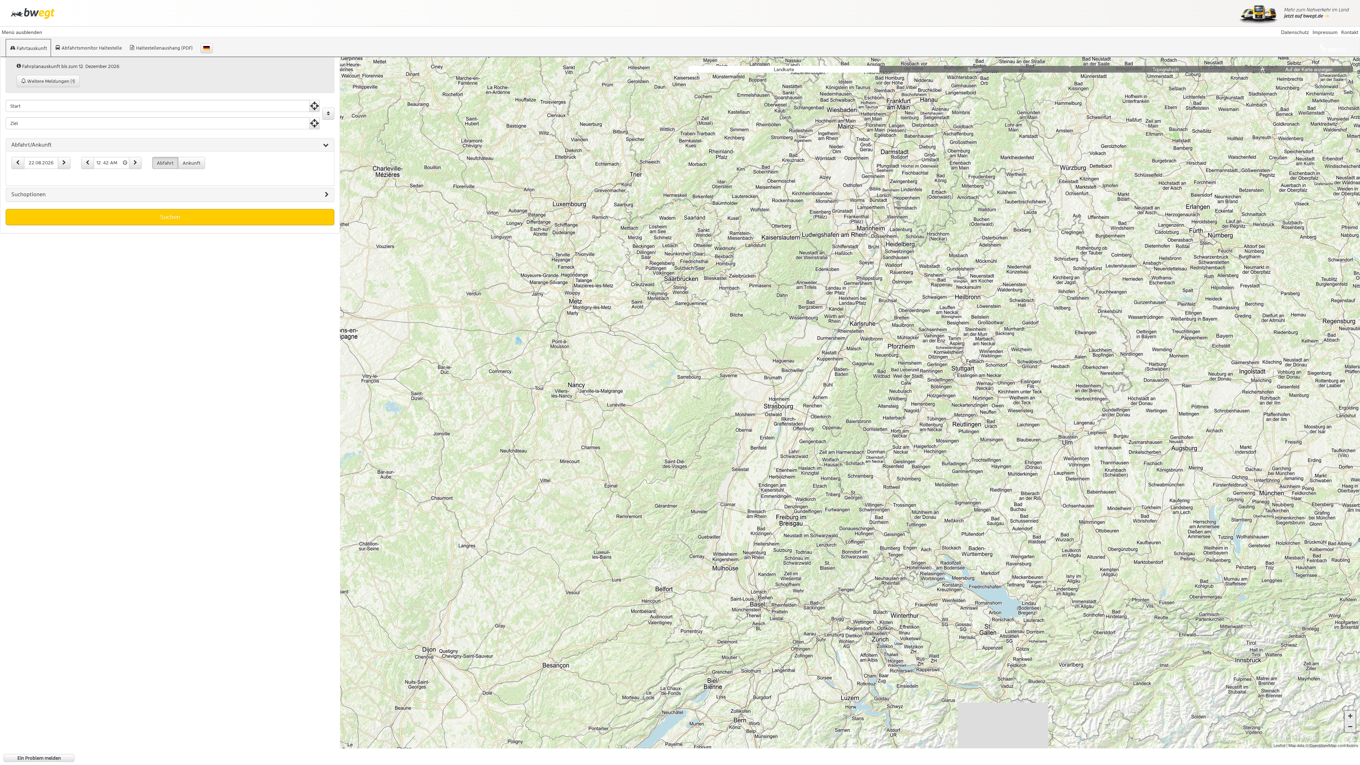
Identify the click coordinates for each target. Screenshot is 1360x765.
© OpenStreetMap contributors (1331, 745)
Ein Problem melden (39, 757)
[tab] (170, 145)
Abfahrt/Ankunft (31, 145)
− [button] (1350, 726)
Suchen (170, 217)
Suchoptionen (28, 194)
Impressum (1325, 32)
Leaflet (1279, 745)
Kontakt (1349, 32)
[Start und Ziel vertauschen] (328, 114)
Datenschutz (1295, 32)
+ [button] (1350, 716)
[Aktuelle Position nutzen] (314, 106)
